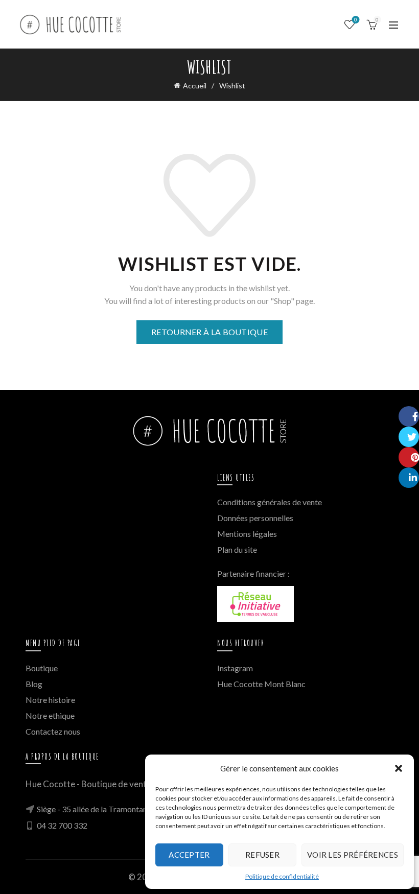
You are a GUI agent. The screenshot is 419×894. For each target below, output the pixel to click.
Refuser (262, 854)
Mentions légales (247, 533)
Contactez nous (53, 731)
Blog (34, 684)
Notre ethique (50, 715)
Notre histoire (50, 699)
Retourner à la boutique (209, 332)
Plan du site (237, 549)
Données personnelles (255, 518)
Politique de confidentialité (282, 876)
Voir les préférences (352, 854)
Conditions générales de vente (269, 502)
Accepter (189, 854)
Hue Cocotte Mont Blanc (261, 684)
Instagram (235, 668)
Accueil (194, 85)
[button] (398, 768)
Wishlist (355, 19)
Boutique (42, 668)
